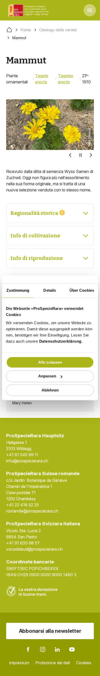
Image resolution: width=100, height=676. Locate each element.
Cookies (83, 662)
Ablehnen (50, 390)
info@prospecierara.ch (27, 460)
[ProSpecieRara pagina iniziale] (29, 10)
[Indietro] (70, 155)
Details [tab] (49, 290)
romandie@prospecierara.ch (32, 511)
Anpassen (47, 376)
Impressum (19, 662)
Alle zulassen (50, 362)
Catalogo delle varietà (58, 30)
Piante (26, 30)
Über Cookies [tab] (81, 290)
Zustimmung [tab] (17, 290)
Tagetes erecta (65, 78)
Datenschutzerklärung (60, 341)
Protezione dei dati (52, 662)
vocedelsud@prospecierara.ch (34, 549)
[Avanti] (91, 155)
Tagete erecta (41, 78)
